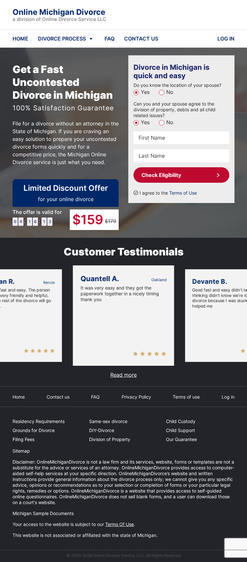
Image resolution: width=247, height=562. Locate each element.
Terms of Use (183, 193)
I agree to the (168, 192)
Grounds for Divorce (34, 430)
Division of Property (109, 439)
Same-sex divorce (108, 421)
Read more (123, 375)
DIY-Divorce (101, 430)
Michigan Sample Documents (43, 513)
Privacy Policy (136, 397)
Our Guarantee (181, 439)
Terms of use (186, 397)
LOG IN (225, 38)
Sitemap (21, 451)
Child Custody (181, 421)
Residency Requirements (39, 421)
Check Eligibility (161, 175)
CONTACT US (141, 38)
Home (19, 397)
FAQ (109, 38)
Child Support (180, 430)
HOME (20, 38)
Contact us (58, 397)
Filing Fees (23, 439)
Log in (228, 397)
